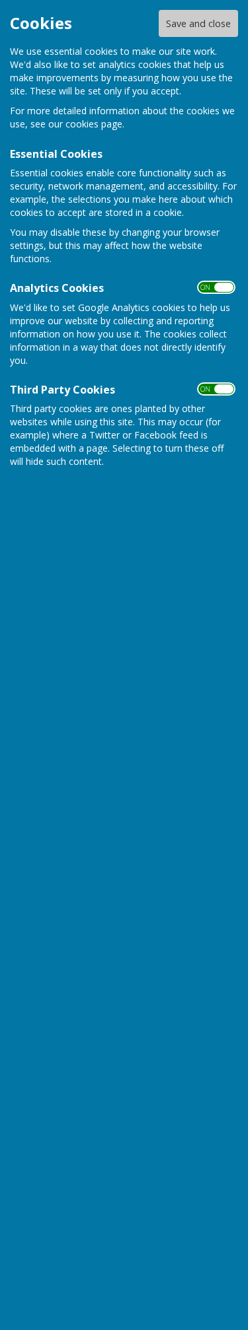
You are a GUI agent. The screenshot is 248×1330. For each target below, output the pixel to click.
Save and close (198, 23)
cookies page (93, 124)
